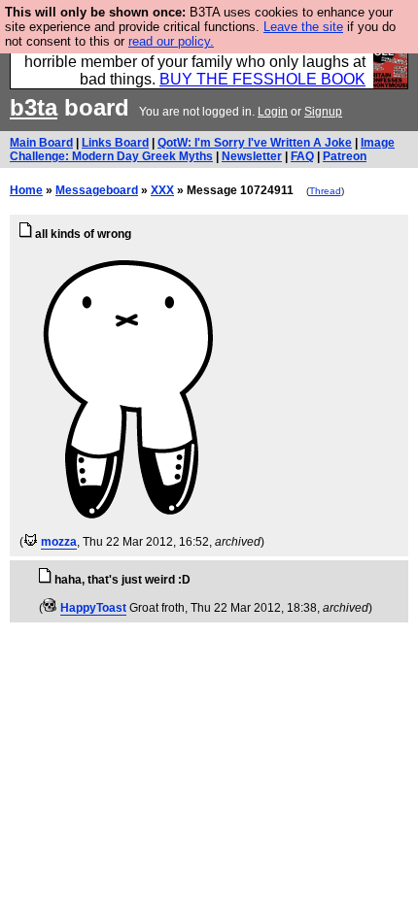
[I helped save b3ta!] (30, 542)
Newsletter (252, 156)
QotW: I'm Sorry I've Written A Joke (254, 143)
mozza (59, 542)
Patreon (344, 156)
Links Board (115, 143)
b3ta (33, 107)
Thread (325, 190)
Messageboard (96, 190)
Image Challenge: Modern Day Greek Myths (202, 149)
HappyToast (93, 608)
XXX (162, 190)
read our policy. (171, 41)
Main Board (41, 143)
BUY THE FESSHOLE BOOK (262, 79)
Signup (323, 111)
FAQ (302, 156)
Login (273, 111)
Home (26, 190)
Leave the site (303, 26)
